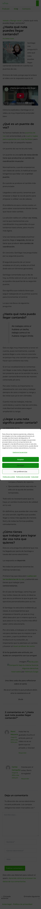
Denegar (20, 465)
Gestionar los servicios (20, 452)
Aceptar (20, 459)
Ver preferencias (20, 471)
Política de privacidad (23, 477)
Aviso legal (34, 477)
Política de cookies (9, 477)
